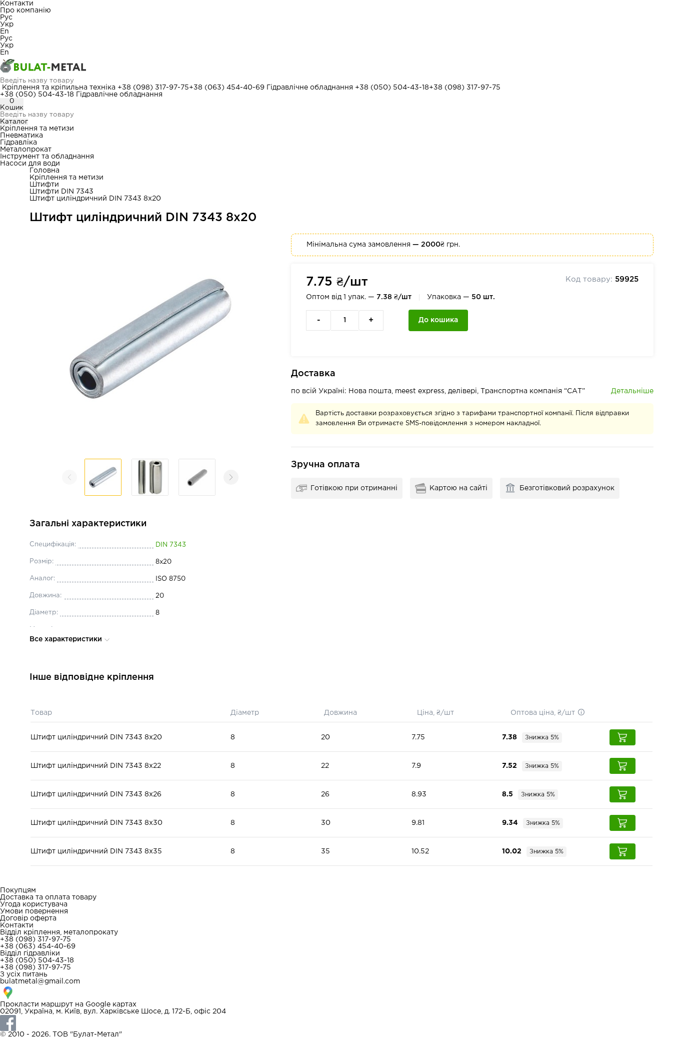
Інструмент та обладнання (47, 157)
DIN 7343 (171, 545)
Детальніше (632, 391)
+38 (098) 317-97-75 (153, 88)
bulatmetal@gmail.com (40, 981)
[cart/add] (623, 737)
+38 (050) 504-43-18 (392, 88)
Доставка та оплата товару (48, 897)
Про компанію (25, 11)
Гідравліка (18, 143)
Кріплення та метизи (37, 129)
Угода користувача (34, 904)
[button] (231, 477)
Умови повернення (34, 911)
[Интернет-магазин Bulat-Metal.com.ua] (341, 66)
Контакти (17, 4)
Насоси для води (30, 164)
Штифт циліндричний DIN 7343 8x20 (96, 737)
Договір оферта (28, 918)
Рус (6, 18)
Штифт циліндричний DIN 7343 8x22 (95, 766)
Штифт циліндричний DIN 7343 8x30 (96, 823)
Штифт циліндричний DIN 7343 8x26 (96, 794)
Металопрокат (26, 150)
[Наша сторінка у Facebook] (341, 1023)
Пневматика (21, 136)
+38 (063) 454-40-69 (226, 88)
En (4, 32)
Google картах (111, 1004)
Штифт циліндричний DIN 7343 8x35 (96, 851)
